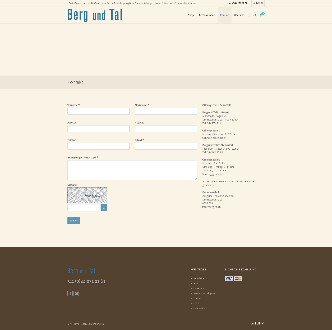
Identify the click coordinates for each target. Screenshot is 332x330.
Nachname (142, 105)
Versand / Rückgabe (204, 293)
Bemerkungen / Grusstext (82, 157)
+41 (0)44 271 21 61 (237, 3)
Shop (191, 15)
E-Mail (139, 140)
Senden (74, 220)
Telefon (71, 140)
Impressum (199, 288)
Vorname (73, 105)
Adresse (71, 122)
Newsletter (199, 278)
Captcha (73, 184)
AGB (195, 283)
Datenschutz (200, 308)
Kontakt (224, 15)
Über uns (239, 15)
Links (196, 303)
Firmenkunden (207, 15)
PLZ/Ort (139, 122)
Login (259, 3)
